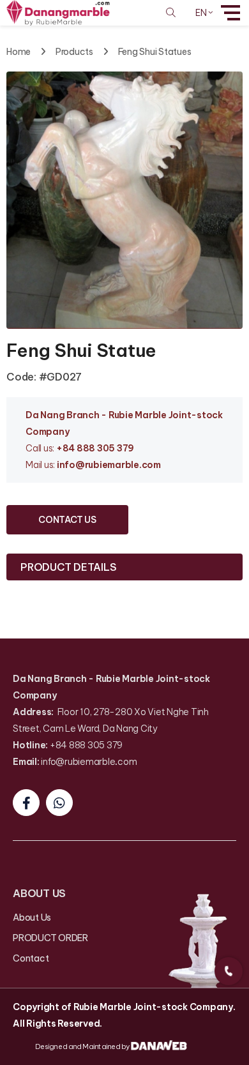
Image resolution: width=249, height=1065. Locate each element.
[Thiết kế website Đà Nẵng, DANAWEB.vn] (159, 1045)
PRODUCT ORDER (50, 938)
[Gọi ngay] (229, 971)
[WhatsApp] (59, 802)
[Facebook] (26, 802)
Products (74, 51)
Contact (31, 958)
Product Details (68, 567)
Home (18, 51)
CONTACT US (67, 519)
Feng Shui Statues (155, 51)
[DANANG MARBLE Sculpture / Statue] (58, 12)
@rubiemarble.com (118, 465)
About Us (32, 917)
